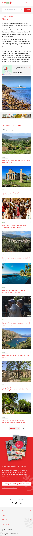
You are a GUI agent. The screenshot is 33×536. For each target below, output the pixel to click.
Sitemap (4, 532)
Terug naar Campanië (8, 16)
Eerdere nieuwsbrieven (9, 488)
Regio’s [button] (4, 510)
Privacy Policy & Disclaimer (10, 534)
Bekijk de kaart (18, 72)
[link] (23, 428)
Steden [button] (4, 515)
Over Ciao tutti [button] (6, 524)
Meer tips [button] (4, 519)
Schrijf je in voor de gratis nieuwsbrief (16, 484)
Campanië (5, 157)
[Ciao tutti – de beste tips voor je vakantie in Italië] (7, 3)
